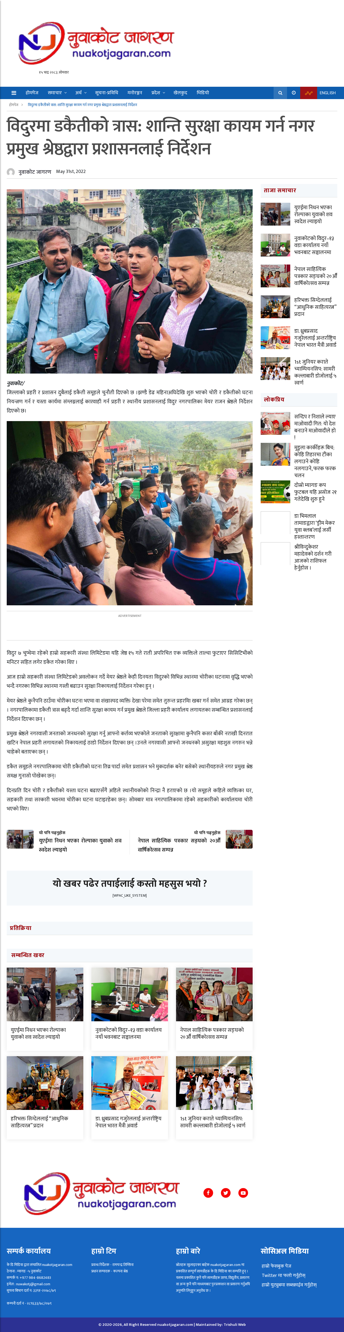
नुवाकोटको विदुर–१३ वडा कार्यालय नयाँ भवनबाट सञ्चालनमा (128, 1034)
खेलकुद (180, 93)
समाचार (55, 93)
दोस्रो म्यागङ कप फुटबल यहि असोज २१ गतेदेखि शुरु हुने (315, 492)
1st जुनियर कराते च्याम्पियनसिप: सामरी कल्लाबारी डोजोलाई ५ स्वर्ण (212, 1122)
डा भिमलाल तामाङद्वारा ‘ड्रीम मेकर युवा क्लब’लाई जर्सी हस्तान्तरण (314, 527)
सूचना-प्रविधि (106, 93)
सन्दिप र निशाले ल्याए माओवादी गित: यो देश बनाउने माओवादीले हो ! (315, 427)
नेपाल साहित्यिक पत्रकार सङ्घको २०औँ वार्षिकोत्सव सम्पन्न (212, 1034)
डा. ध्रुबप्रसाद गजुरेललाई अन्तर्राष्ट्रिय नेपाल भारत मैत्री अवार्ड (128, 1122)
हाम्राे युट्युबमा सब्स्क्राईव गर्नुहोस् (289, 1285)
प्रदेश (156, 93)
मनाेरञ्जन (135, 93)
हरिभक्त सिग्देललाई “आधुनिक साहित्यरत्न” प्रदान (39, 1122)
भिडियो (203, 93)
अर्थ (78, 93)
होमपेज (32, 93)
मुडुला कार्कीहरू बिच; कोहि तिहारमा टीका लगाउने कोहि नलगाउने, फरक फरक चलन (315, 461)
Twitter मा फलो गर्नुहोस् (283, 1276)
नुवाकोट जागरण (35, 172)
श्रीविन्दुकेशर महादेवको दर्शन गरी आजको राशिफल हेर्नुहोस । (313, 557)
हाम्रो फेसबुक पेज (276, 1266)
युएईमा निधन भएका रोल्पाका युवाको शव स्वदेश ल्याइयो (38, 1034)
